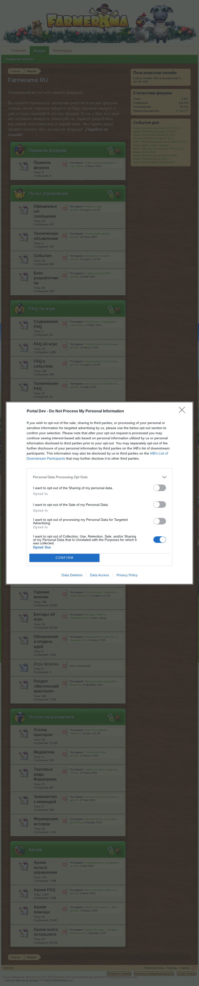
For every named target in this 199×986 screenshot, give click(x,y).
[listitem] (99, 477)
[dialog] (99, 493)
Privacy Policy (127, 575)
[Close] (183, 411)
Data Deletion (72, 575)
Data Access (99, 575)
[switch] (159, 488)
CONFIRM (65, 558)
